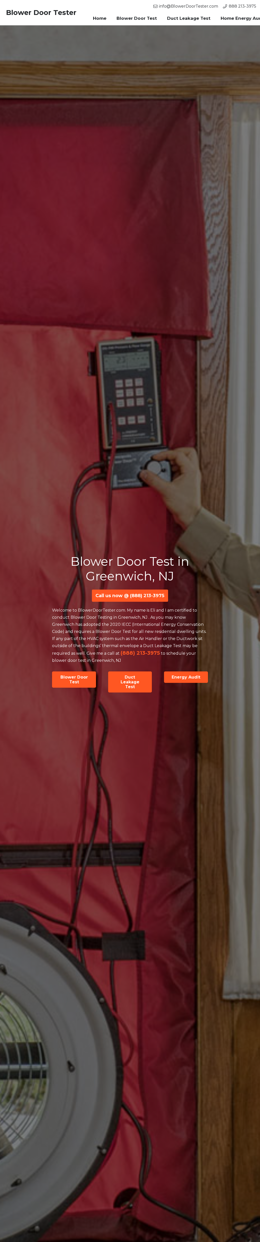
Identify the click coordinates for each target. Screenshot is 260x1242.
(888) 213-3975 (140, 653)
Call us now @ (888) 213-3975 (129, 595)
